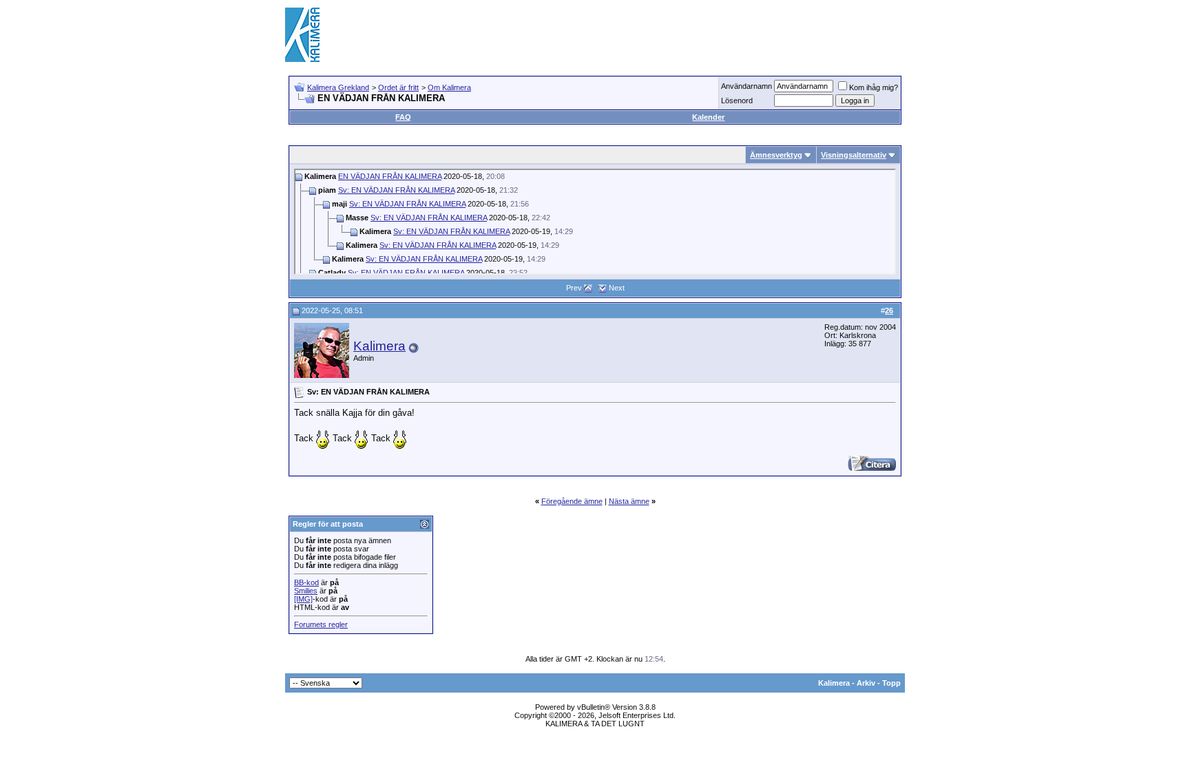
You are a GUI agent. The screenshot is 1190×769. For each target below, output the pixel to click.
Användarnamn (746, 86)
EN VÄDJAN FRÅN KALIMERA (389, 176)
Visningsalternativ (853, 155)
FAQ (403, 117)
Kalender (708, 117)
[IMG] (303, 599)
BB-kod (306, 582)
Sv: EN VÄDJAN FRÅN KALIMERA (396, 190)
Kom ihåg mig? (873, 87)
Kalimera (379, 346)
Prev (574, 288)
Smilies (305, 591)
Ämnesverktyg (776, 155)
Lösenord (737, 100)
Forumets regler (321, 624)
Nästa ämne (629, 501)
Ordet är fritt (398, 87)
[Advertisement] (654, 34)
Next (617, 288)
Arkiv (866, 683)
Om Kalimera (449, 87)
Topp (891, 683)
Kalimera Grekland (338, 87)
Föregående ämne (572, 501)
